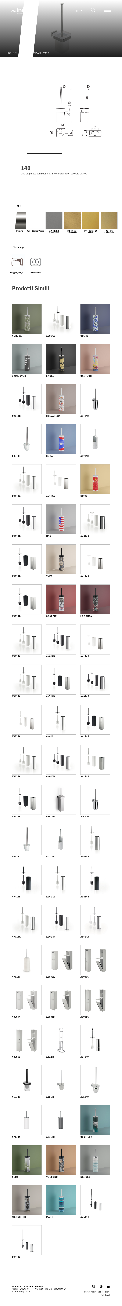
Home (9, 53)
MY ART (37, 53)
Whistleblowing (18, 1292)
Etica (28, 1292)
